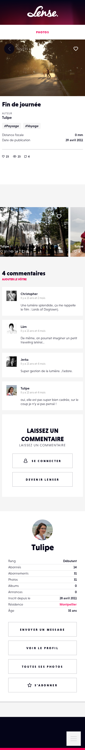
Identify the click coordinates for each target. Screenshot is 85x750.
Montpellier (68, 604)
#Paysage (11, 126)
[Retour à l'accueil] (42, 11)
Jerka (24, 359)
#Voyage (32, 126)
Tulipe (7, 117)
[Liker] (75, 49)
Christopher (29, 294)
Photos (42, 32)
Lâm (24, 326)
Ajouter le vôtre (14, 279)
